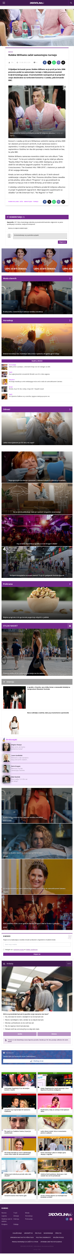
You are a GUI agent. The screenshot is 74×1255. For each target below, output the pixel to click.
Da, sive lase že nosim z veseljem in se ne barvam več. (24, 1017)
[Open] (9, 3)
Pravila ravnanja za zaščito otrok (25, 1242)
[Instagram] (70, 1219)
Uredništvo (28, 1233)
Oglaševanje (17, 1233)
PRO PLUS (38, 1233)
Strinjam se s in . (21, 949)
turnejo (35, 201)
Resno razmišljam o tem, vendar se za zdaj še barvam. (24, 1020)
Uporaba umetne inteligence (51, 1242)
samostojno (28, 201)
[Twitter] (49, 62)
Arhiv (69, 964)
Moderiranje (48, 1233)
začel (21, 201)
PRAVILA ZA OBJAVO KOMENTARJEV (17, 228)
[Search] (71, 3)
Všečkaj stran (38, 1061)
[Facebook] (45, 62)
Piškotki (58, 1233)
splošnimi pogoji (19, 949)
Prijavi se (62, 242)
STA (12, 62)
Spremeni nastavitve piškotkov (22, 1237)
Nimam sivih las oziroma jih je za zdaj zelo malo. (22, 1029)
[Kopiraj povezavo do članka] (63, 62)
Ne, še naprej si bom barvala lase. (17, 1026)
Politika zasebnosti (43, 1237)
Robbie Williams (13, 201)
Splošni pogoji (58, 1237)
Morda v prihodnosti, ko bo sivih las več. (19, 1023)
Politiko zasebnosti (31, 949)
